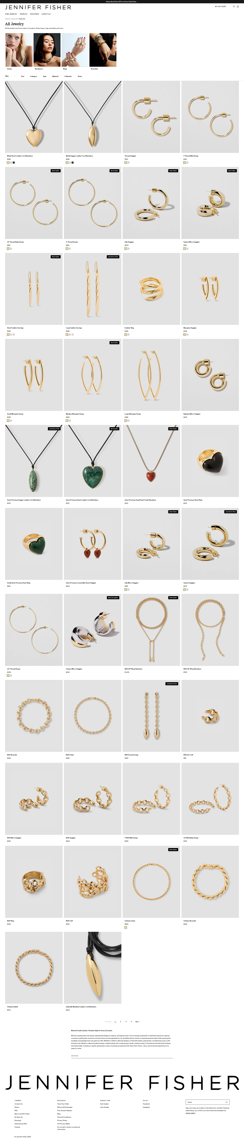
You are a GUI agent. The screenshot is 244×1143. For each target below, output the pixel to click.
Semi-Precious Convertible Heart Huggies (81, 583)
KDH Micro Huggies (14, 838)
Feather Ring (129, 328)
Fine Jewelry (11, 14)
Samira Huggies (189, 583)
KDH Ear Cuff (188, 755)
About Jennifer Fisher (22, 1114)
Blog (58, 1114)
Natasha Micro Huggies (192, 414)
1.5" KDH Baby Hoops (191, 838)
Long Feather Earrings (74, 328)
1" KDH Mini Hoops (131, 838)
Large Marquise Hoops (133, 414)
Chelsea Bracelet (190, 921)
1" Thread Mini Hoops (191, 156)
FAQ (15, 1110)
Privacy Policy (62, 1120)
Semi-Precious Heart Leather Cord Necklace (82, 500)
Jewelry (24, 14)
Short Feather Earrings (15, 328)
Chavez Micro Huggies (74, 669)
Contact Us (18, 1104)
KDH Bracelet (12, 755)
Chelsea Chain (130, 921)
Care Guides (104, 1107)
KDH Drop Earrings (131, 755)
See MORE (74, 1056)
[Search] (234, 6)
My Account (220, 6)
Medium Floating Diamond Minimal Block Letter (78, 10)
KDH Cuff (69, 921)
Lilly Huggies (129, 242)
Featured (34, 14)
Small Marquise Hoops (15, 414)
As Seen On (18, 1117)
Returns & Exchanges (64, 1107)
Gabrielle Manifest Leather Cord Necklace (81, 1007)
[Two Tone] (14, 335)
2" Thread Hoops (72, 242)
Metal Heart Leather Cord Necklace (20, 156)
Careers (17, 1127)
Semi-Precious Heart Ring (193, 500)
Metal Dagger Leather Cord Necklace (79, 156)
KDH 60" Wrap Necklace (133, 669)
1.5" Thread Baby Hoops (69, 3)
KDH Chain (70, 755)
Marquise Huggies (190, 328)
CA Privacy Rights (63, 1124)
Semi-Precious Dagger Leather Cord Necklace (24, 500)
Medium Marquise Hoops (75, 414)
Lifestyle (46, 14)
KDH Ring (10, 921)
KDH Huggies (70, 838)
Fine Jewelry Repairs (64, 1110)
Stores (16, 1107)
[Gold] (8, 163)
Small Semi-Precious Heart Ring (18, 583)
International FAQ (20, 1124)
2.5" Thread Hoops (13, 669)
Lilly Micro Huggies (131, 583)
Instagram (146, 1107)
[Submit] (226, 1102)
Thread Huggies (130, 156)
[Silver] (11, 163)
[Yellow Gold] (126, 163)
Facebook (146, 1104)
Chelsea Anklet (12, 1007)
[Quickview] (59, 149)
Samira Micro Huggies (192, 242)
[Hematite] (14, 163)
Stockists (17, 1120)
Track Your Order (63, 1104)
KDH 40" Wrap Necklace (192, 669)
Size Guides (104, 1104)
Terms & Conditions (64, 1117)
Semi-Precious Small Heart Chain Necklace (140, 500)
